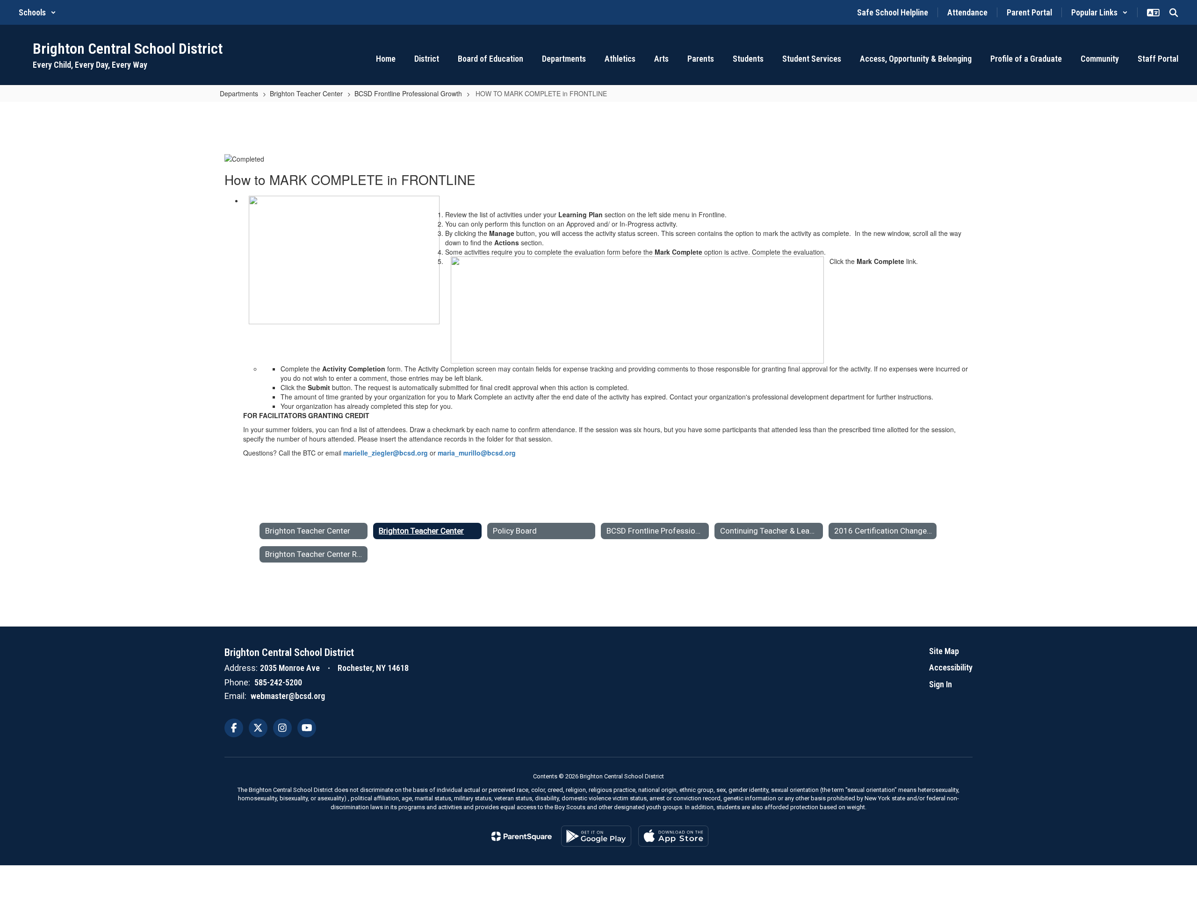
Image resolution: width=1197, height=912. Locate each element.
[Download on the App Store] (673, 836)
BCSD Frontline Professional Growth (408, 93)
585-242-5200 (278, 682)
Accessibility (951, 667)
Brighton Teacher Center (306, 93)
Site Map (944, 651)
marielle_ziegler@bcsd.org (385, 452)
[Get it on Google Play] (596, 836)
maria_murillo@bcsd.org (477, 452)
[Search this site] (1173, 12)
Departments (239, 93)
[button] (37, 12)
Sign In (940, 684)
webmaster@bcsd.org (288, 696)
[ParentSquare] (521, 836)
